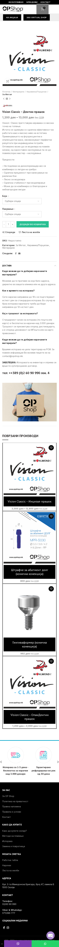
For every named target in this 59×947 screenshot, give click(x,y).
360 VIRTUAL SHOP (36, 17)
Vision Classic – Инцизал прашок (29, 501)
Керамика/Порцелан (37, 91)
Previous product (3, 98)
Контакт (6, 817)
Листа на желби (31, 232)
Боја (5, 196)
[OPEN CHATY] (50, 935)
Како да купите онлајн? (14, 831)
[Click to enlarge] (8, 81)
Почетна (6, 91)
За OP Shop (8, 796)
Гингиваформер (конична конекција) (29, 644)
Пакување (8, 209)
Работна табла (10, 860)
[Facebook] (15, 253)
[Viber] (17, 943)
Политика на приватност (15, 801)
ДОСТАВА (6, 265)
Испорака (7, 841)
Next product (9, 98)
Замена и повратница (13, 846)
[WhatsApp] (45, 943)
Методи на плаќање (13, 836)
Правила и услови (11, 811)
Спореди (10, 232)
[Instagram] (8, 927)
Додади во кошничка (33, 224)
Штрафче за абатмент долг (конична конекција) (29, 572)
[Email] (19, 253)
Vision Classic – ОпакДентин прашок (30, 717)
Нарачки (6, 865)
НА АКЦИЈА (12, 17)
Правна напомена (11, 806)
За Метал (7, 94)
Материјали (18, 91)
